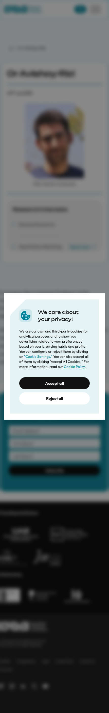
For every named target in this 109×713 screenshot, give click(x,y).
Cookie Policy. (75, 366)
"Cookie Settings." (38, 356)
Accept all (54, 383)
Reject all (54, 398)
